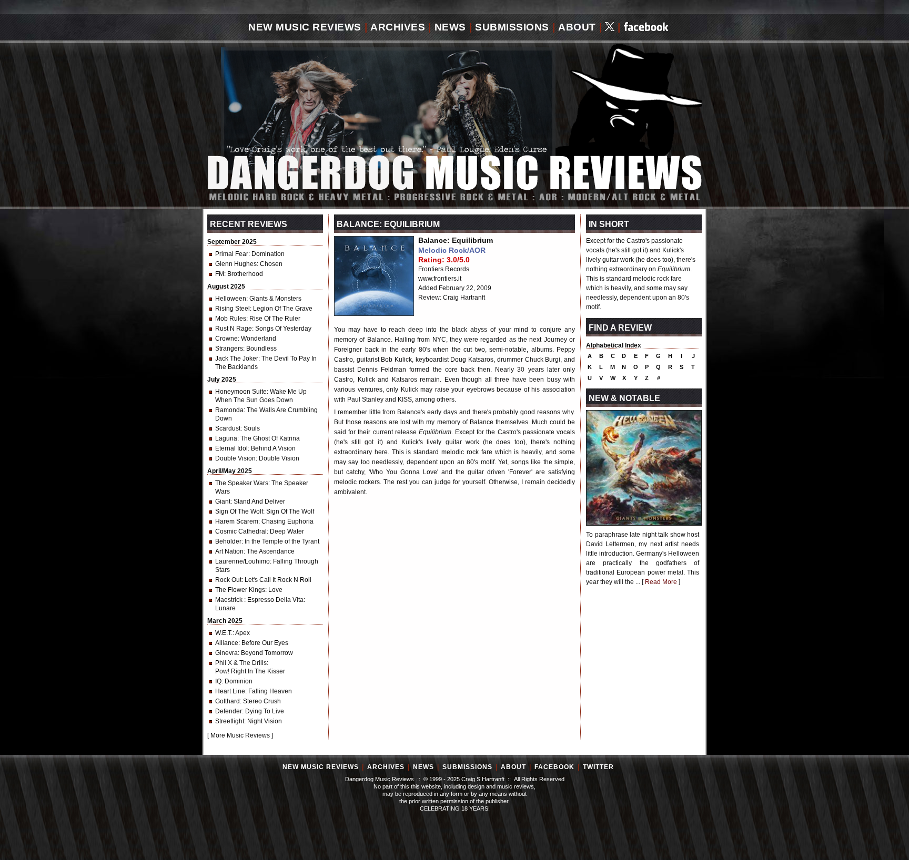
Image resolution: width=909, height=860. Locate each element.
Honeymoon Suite (241, 391)
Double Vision (235, 458)
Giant (222, 501)
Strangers (229, 348)
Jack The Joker (236, 358)
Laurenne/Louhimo (242, 561)
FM (219, 274)
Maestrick (229, 599)
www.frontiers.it (439, 278)
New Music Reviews (304, 27)
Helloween (230, 298)
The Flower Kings (240, 589)
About (577, 27)
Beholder (228, 541)
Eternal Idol (231, 448)
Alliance (226, 643)
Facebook (554, 767)
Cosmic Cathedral (241, 531)
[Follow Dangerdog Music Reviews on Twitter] (609, 27)
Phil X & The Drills (241, 663)
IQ (218, 681)
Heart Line (230, 691)
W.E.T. (224, 633)
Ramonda (229, 410)
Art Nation (229, 551)
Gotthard (227, 701)
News (450, 27)
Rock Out (228, 579)
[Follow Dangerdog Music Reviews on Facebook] (646, 27)
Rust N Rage (233, 328)
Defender (228, 711)
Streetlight (229, 721)
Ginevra (226, 653)
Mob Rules (230, 318)
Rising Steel (232, 308)
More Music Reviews (240, 735)
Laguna (226, 438)
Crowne (226, 338)
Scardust (227, 428)
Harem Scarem (236, 521)
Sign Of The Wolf (239, 511)
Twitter (598, 767)
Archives (397, 27)
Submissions (512, 27)
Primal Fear (231, 254)
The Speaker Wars (241, 483)
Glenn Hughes (236, 264)
